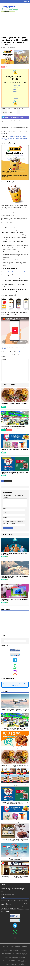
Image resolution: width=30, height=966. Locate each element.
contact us (15, 947)
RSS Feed (16, 98)
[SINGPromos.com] (15, 8)
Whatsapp (15, 89)
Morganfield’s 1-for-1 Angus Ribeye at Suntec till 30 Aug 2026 (14, 404)
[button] (26, 1)
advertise (20, 946)
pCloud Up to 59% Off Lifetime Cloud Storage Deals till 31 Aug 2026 (14, 554)
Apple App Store (23, 271)
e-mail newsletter (16, 85)
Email (4, 513)
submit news (24, 946)
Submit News (5, 894)
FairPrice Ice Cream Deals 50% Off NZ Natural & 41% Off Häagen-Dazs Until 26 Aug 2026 (14, 473)
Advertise (11, 894)
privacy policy (12, 946)
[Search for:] (15, 641)
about (16, 946)
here (20, 351)
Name (4, 508)
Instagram (15, 91)
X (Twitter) (16, 96)
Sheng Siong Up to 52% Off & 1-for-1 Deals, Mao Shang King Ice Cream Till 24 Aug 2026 (13, 427)
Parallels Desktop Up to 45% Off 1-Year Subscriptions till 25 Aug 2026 (14, 600)
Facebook (16, 93)
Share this (3, 355)
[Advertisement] (15, 24)
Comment (5, 497)
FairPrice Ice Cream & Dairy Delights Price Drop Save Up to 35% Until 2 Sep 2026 (14, 450)
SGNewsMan (12, 47)
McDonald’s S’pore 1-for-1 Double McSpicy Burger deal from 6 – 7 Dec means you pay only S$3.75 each (14, 138)
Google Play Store (12, 271)
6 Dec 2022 (5, 47)
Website (5, 517)
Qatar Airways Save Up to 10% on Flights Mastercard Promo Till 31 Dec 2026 (14, 577)
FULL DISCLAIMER (23, 961)
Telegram (16, 87)
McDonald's (8, 481)
